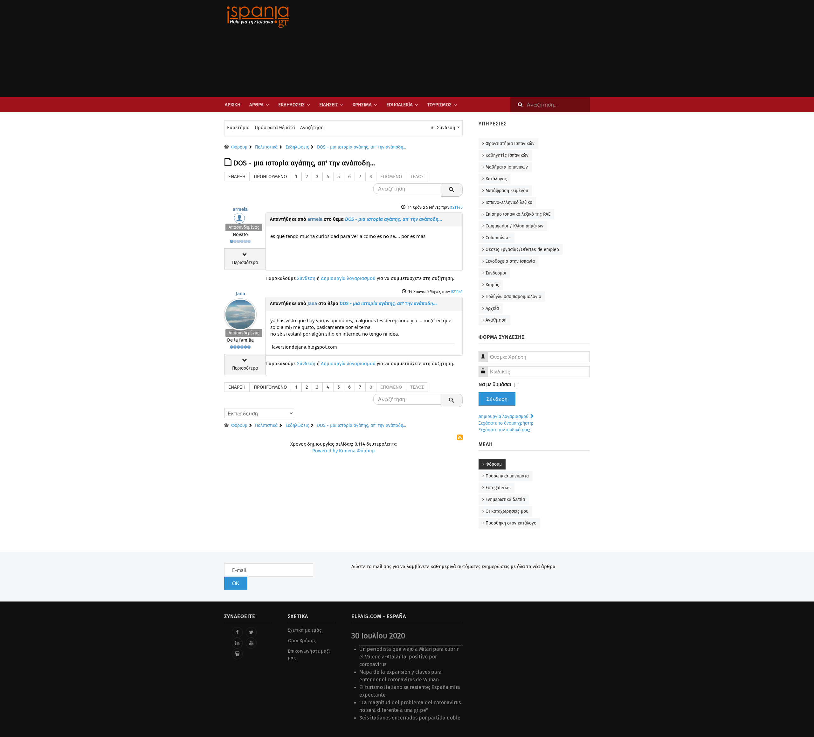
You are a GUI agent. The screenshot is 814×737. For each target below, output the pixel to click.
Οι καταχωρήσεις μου (507, 511)
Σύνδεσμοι (496, 273)
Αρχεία (492, 308)
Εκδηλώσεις (291, 105)
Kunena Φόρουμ (357, 451)
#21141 (457, 291)
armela (240, 209)
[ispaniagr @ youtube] (251, 643)
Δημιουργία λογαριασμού (348, 278)
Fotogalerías (498, 487)
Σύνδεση (306, 278)
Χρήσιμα (362, 105)
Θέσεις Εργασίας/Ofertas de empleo (522, 249)
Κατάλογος (496, 179)
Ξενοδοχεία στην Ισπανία (510, 261)
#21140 (456, 207)
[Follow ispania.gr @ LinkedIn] (237, 643)
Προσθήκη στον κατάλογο (511, 523)
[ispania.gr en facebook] (237, 632)
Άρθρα (256, 105)
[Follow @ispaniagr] (251, 632)
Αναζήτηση (312, 127)
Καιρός (492, 285)
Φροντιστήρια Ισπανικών (510, 143)
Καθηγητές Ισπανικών (507, 155)
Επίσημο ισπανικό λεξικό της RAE (518, 214)
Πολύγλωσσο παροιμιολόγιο (513, 296)
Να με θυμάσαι (495, 384)
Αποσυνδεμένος (244, 227)
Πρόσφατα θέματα (275, 127)
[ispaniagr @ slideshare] (237, 654)
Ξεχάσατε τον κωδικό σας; (504, 430)
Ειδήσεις (328, 105)
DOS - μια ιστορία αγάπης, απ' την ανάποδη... (393, 219)
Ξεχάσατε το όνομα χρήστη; (506, 423)
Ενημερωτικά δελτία (505, 499)
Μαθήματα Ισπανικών (507, 167)
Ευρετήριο (238, 127)
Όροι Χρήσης (302, 640)
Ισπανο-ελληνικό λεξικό (509, 202)
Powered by (325, 451)
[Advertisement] (470, 48)
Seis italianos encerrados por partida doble (409, 718)
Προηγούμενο (270, 176)
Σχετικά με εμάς (304, 630)
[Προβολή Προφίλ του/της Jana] (240, 313)
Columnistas (498, 237)
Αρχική (232, 105)
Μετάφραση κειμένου (507, 190)
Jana (240, 293)
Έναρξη (236, 176)
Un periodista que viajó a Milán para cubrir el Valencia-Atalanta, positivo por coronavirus (409, 656)
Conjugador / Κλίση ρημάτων (514, 226)
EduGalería (399, 105)
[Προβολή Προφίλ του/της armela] (240, 220)
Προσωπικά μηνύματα (507, 476)
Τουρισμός (439, 105)
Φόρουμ (494, 464)
